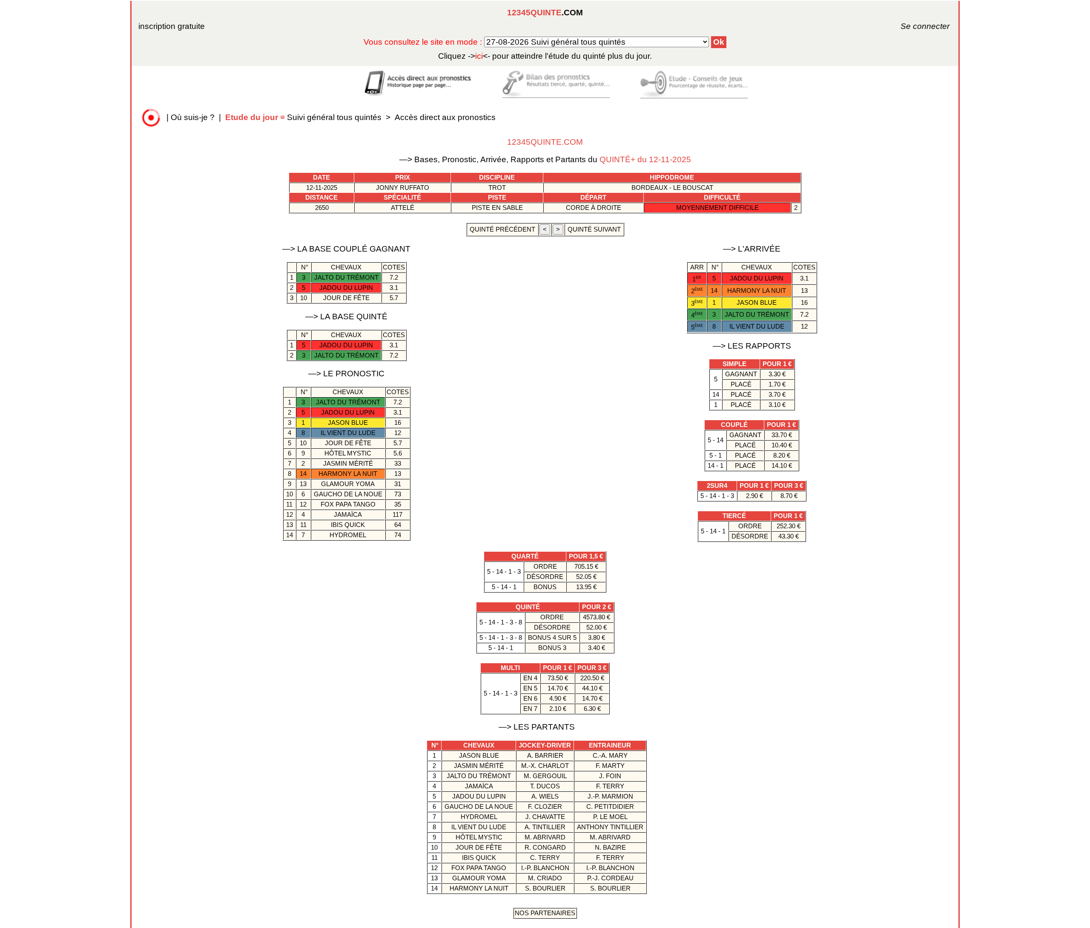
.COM (545, 12)
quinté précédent (502, 229)
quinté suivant (594, 229)
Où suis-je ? (193, 117)
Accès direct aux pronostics (445, 117)
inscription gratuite (171, 26)
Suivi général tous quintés (304, 117)
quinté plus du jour (545, 56)
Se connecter (913, 26)
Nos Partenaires (545, 913)
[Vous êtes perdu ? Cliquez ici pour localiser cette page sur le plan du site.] (151, 117)
